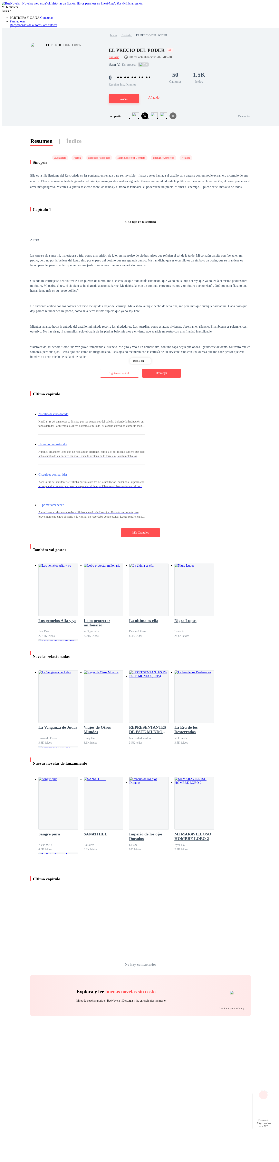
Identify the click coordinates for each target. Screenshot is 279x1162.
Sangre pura (49, 834)
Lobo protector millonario (97, 622)
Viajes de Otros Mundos (97, 729)
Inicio (113, 35)
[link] (113, 35)
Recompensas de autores (25, 25)
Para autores (18, 21)
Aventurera (60, 157)
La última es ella (143, 620)
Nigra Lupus (185, 620)
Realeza (186, 157)
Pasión (77, 157)
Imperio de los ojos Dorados (146, 836)
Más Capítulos (140, 532)
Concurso (46, 17)
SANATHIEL (95, 834)
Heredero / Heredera (99, 157)
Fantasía (126, 35)
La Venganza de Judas (57, 727)
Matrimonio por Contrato (131, 157)
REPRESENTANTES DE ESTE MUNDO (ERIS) (147, 729)
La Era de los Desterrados (186, 729)
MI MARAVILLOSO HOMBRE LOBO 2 (192, 836)
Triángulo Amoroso (163, 157)
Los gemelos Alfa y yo (57, 620)
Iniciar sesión (134, 3)
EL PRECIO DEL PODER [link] (151, 35)
